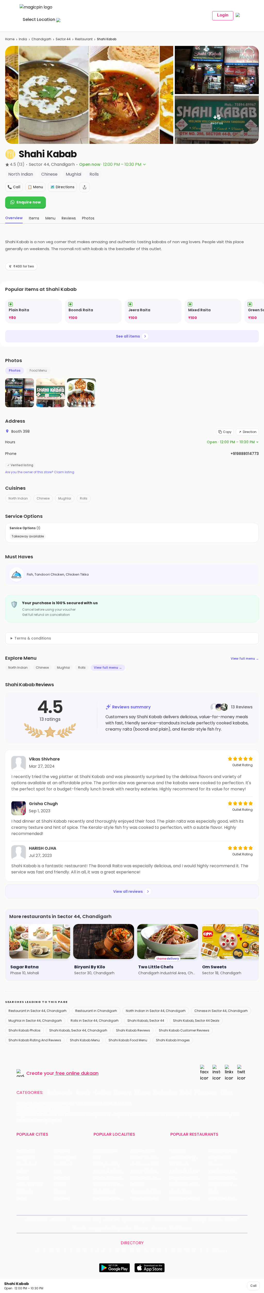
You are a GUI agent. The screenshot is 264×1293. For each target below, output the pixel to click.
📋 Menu (35, 187)
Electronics (164, 1092)
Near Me (112, 1219)
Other (226, 1092)
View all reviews (128, 891)
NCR (57, 1171)
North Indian (18, 498)
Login (222, 15)
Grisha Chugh (43, 804)
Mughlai (64, 498)
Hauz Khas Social (223, 1198)
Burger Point (219, 1157)
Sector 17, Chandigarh (150, 1171)
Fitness (142, 1092)
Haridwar (62, 1198)
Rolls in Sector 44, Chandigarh (95, 1020)
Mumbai (61, 1178)
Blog (97, 1219)
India (23, 39)
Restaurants (59, 1092)
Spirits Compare (137, 1219)
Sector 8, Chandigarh (112, 1171)
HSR (97, 1157)
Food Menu (38, 370)
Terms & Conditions (171, 1219)
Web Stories (180, 1228)
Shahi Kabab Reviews (133, 1030)
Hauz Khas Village (109, 1198)
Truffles (177, 1150)
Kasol (21, 1198)
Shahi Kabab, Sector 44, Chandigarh (78, 1030)
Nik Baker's (179, 1164)
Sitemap (199, 1219)
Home (9, 39)
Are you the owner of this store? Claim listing (39, 472)
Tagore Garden (145, 1198)
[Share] (84, 187)
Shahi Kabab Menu (85, 1040)
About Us (58, 1219)
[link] (33, 311)
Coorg (59, 1191)
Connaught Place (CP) (150, 1191)
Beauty (83, 1092)
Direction (250, 432)
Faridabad (63, 1164)
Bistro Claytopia (222, 1150)
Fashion (102, 1092)
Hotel (185, 1092)
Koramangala (106, 1150)
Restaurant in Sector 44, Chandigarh (38, 1011)
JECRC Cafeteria (223, 1178)
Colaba (137, 1184)
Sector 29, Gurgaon (148, 1157)
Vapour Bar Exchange (189, 1178)
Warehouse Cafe (223, 1171)
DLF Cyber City (107, 1164)
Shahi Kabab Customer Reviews (184, 1030)
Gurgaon (62, 1150)
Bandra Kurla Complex (112, 1184)
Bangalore (25, 1157)
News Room (37, 1219)
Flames (214, 1164)
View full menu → (245, 658)
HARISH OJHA (42, 848)
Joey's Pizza (180, 1191)
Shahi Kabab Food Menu (128, 1040)
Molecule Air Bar (184, 1171)
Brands (80, 1228)
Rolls (83, 498)
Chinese (43, 498)
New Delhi (25, 1150)
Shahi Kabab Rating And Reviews (35, 1040)
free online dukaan (76, 1073)
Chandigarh (41, 39)
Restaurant (84, 39)
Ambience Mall (144, 1164)
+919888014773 (244, 453)
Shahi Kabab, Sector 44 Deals (196, 1020)
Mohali (22, 1178)
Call (253, 1285)
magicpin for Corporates (110, 1228)
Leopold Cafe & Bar (225, 1184)
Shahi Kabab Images (173, 1040)
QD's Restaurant (185, 1198)
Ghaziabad (26, 1164)
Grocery (122, 1092)
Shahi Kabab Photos (24, 1030)
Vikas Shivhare (44, 759)
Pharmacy (205, 1092)
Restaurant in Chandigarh (96, 1011)
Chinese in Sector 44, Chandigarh (221, 1011)
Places (215, 1219)
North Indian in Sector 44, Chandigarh (156, 1011)
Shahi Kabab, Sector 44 (145, 1020)
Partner (231, 1219)
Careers (159, 1228)
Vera (140, 1228)
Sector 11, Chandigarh (112, 1178)
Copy (227, 432)
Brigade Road (143, 1150)
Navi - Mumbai (29, 1184)
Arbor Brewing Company (189, 1157)
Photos (14, 370)
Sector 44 (63, 39)
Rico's (213, 1191)
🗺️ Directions (62, 187)
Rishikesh (24, 1191)
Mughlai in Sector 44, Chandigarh (35, 1020)
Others (220, 1251)
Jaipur (21, 1171)
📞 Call (13, 187)
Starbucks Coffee (186, 1184)
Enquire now (28, 202)
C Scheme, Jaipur (147, 1178)
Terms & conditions (32, 638)
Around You (79, 1219)
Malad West (104, 1191)
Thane (60, 1184)
